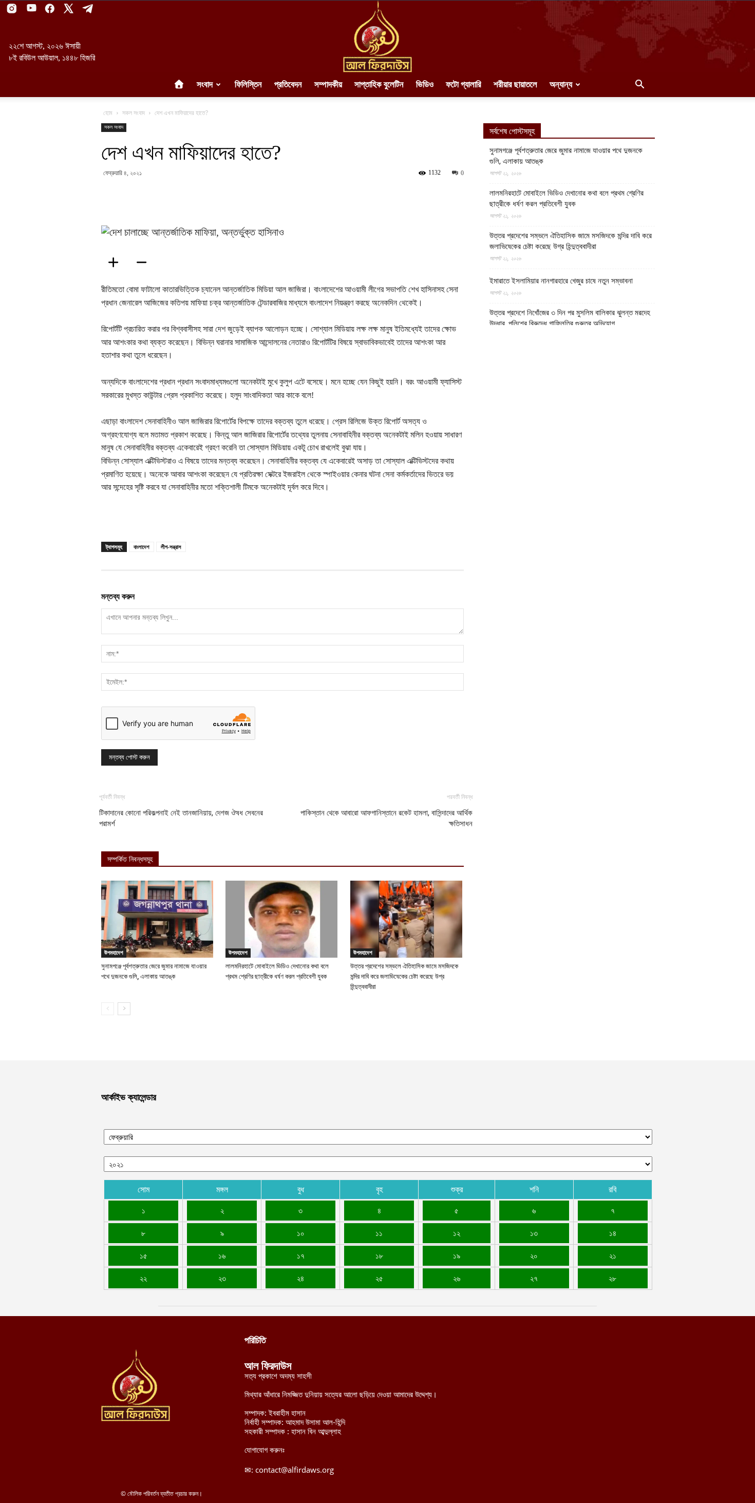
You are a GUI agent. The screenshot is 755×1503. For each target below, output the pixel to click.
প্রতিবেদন (288, 84)
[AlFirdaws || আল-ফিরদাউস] (377, 36)
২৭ (534, 1278)
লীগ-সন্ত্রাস (171, 546)
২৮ (612, 1278)
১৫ (143, 1255)
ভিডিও (424, 84)
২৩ (222, 1278)
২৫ (379, 1278)
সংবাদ (205, 84)
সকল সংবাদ (133, 112)
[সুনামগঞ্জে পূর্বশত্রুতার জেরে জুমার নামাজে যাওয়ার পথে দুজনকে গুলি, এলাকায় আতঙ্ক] (158, 919)
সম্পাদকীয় (328, 84)
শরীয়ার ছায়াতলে (515, 84)
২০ (534, 1255)
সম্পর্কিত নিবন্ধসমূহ (130, 859)
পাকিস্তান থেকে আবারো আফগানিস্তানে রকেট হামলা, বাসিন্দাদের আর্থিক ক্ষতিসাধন (386, 818)
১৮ (379, 1255)
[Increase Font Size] (116, 262)
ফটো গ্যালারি (463, 84)
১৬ (221, 1255)
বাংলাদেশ (141, 546)
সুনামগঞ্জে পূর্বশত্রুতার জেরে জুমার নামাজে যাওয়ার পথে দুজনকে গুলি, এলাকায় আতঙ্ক (566, 156)
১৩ (534, 1233)
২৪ (300, 1278)
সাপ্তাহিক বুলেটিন (379, 84)
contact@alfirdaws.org (294, 1469)
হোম (107, 112)
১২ (456, 1233)
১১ (379, 1233)
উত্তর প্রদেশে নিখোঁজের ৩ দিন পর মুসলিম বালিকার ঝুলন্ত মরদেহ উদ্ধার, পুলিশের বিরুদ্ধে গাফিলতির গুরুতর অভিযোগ (569, 318)
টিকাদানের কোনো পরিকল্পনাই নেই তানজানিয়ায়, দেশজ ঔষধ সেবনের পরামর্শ (181, 818)
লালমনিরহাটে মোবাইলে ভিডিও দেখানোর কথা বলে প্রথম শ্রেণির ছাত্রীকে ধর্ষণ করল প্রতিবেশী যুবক (566, 198)
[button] (639, 85)
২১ (612, 1255)
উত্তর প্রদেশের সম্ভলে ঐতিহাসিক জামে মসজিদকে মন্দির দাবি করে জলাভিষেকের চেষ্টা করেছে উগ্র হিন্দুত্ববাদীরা (404, 976)
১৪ (612, 1233)
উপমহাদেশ (113, 952)
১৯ (456, 1255)
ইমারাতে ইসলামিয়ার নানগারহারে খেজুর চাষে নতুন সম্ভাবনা (561, 281)
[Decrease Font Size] (145, 262)
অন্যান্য (561, 84)
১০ (301, 1233)
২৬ (456, 1278)
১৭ (301, 1255)
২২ (143, 1278)
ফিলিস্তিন (248, 84)
